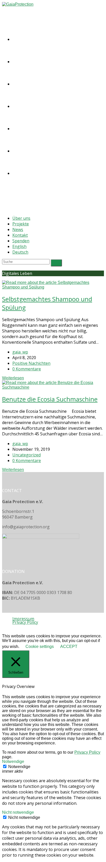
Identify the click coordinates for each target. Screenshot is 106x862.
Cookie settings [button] (39, 646)
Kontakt (20, 235)
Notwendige (19, 766)
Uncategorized (26, 455)
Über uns (21, 218)
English (19, 246)
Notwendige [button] (13, 761)
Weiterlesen (13, 378)
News (17, 229)
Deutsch (20, 252)
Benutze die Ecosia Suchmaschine (50, 399)
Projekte (20, 224)
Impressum (23, 618)
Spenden (20, 241)
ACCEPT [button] (68, 646)
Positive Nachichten (31, 363)
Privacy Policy (25, 622)
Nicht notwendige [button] (18, 812)
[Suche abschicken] (56, 262)
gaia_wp (20, 352)
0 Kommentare (26, 369)
